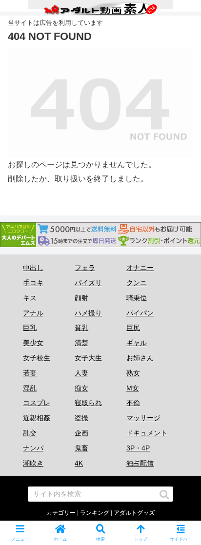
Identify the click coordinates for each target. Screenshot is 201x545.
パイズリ (88, 283)
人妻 (81, 373)
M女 (132, 388)
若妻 (30, 373)
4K (79, 463)
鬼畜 (81, 448)
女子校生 (36, 358)
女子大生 (88, 358)
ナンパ (33, 448)
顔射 (81, 298)
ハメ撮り (88, 313)
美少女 (33, 343)
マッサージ (143, 418)
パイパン (140, 313)
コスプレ (36, 403)
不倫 (133, 403)
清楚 (81, 343)
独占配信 (140, 463)
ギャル (136, 343)
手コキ (33, 283)
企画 (81, 433)
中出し (33, 268)
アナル (33, 313)
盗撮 (81, 418)
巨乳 (30, 327)
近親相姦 (36, 418)
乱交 (30, 433)
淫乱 (30, 388)
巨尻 (133, 327)
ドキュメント (146, 433)
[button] (164, 495)
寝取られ (88, 403)
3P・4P (138, 448)
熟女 (133, 373)
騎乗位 (136, 298)
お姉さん (140, 358)
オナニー (140, 268)
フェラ (85, 268)
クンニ (136, 283)
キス (30, 298)
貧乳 (81, 327)
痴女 (81, 388)
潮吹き (33, 463)
